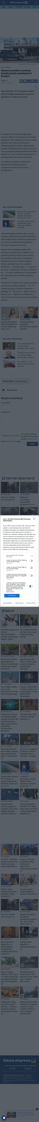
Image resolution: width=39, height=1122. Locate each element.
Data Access (19, 603)
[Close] (35, 519)
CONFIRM (12, 595)
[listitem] (19, 555)
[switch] (31, 561)
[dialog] (19, 561)
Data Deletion (7, 603)
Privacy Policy (31, 603)
